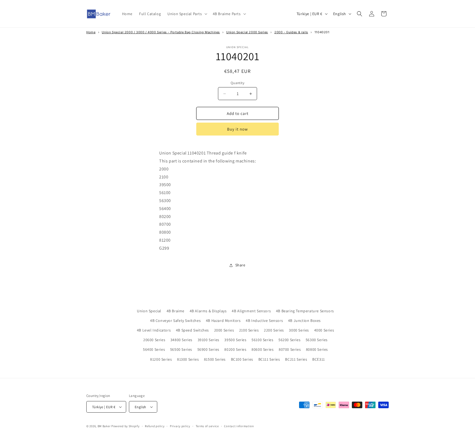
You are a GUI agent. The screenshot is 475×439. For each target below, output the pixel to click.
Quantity (237, 83)
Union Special (149, 310)
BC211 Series (296, 359)
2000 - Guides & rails (291, 32)
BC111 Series (269, 359)
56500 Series (181, 349)
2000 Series (224, 330)
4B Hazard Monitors (223, 320)
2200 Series (274, 330)
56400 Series (154, 349)
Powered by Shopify (125, 426)
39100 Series (208, 339)
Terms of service (207, 426)
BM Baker (104, 426)
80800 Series (317, 349)
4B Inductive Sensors (264, 320)
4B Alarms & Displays (208, 310)
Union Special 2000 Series (247, 32)
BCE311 (318, 359)
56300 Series (317, 339)
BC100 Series (242, 359)
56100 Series (262, 339)
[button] (186, 14)
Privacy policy (180, 426)
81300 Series (188, 359)
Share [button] (240, 265)
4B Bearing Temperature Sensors (305, 310)
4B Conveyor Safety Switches (175, 320)
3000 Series (299, 330)
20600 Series (154, 339)
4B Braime (175, 310)
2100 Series (249, 330)
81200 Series (161, 359)
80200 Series (235, 349)
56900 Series (208, 349)
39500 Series (235, 339)
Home (90, 32)
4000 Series (324, 330)
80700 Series (290, 349)
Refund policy (154, 426)
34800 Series (181, 339)
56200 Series (289, 339)
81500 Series (215, 359)
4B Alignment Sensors (251, 310)
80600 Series (263, 349)
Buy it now (237, 129)
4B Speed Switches (192, 330)
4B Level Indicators (154, 330)
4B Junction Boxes (304, 320)
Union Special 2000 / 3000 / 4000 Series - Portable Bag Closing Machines (161, 32)
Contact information (239, 426)
